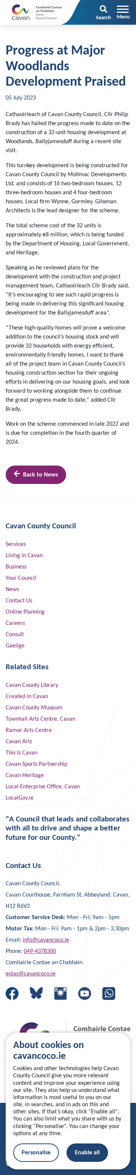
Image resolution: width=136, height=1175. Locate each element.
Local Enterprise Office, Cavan (43, 787)
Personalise (36, 1153)
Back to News (40, 475)
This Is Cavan (21, 753)
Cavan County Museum (34, 708)
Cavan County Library (32, 685)
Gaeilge (15, 646)
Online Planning (25, 612)
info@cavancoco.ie (46, 940)
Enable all (87, 1153)
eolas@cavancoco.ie (31, 974)
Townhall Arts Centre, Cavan (40, 719)
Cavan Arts (19, 742)
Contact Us (19, 601)
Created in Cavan (27, 697)
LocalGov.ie (20, 798)
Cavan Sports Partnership (36, 764)
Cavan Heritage (25, 776)
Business (16, 567)
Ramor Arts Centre (29, 730)
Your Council (21, 578)
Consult (15, 635)
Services (16, 544)
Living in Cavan (24, 556)
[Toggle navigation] (123, 12)
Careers (15, 623)
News (12, 590)
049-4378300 (40, 951)
